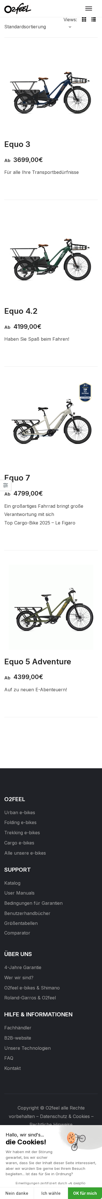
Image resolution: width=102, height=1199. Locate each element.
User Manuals (19, 893)
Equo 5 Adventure (37, 661)
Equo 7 (17, 478)
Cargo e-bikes (19, 843)
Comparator (17, 933)
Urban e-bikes (19, 812)
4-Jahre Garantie (22, 967)
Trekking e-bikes (22, 832)
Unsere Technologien (27, 1048)
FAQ (8, 1058)
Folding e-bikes (20, 822)
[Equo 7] (51, 423)
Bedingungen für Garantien (33, 903)
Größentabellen (21, 923)
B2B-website (17, 1038)
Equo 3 (17, 144)
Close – (5, 487)
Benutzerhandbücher (27, 913)
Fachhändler (17, 1028)
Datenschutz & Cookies (65, 1116)
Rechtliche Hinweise (51, 1124)
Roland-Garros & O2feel (30, 997)
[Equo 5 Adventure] (51, 607)
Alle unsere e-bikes (25, 853)
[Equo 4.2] (51, 256)
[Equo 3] (51, 89)
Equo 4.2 (21, 311)
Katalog (12, 883)
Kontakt (12, 1068)
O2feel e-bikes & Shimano (32, 988)
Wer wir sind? (18, 977)
